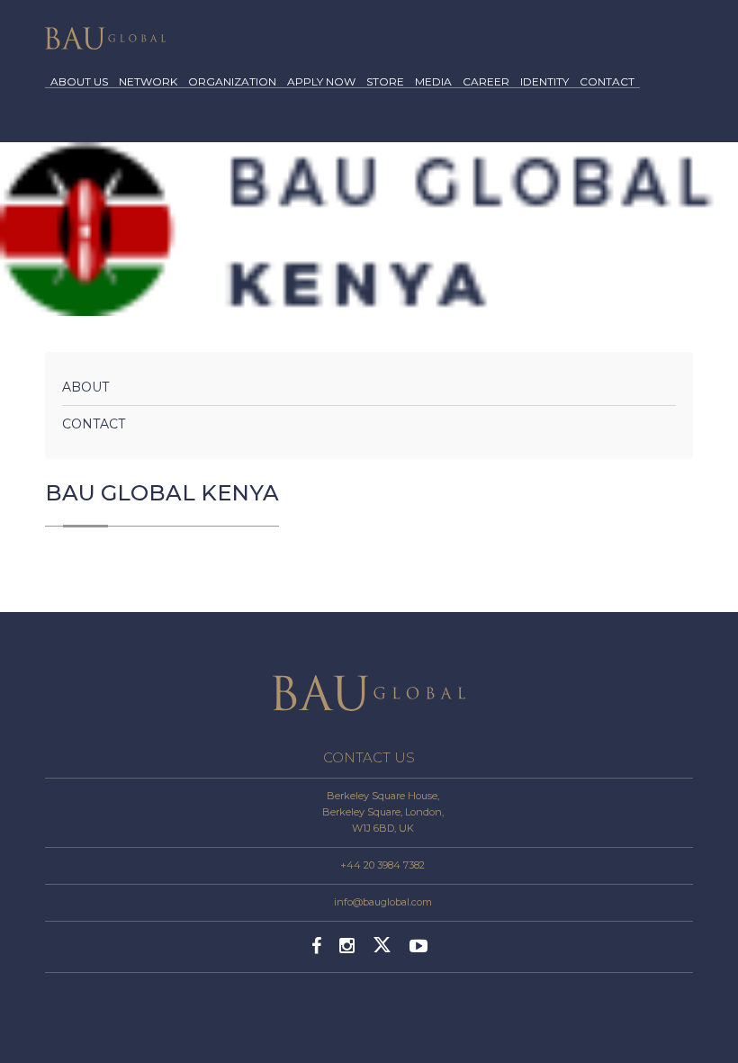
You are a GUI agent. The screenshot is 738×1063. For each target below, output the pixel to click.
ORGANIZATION (232, 82)
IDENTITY (544, 82)
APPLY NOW (321, 82)
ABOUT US (79, 82)
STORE (385, 82)
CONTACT (607, 82)
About (85, 387)
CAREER (486, 82)
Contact (93, 424)
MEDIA (433, 82)
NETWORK (148, 82)
